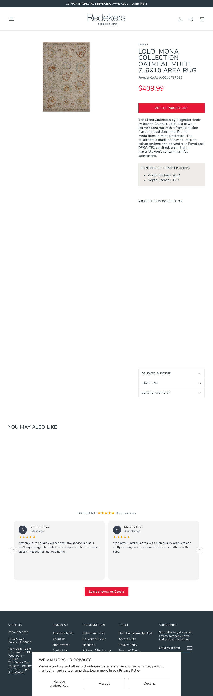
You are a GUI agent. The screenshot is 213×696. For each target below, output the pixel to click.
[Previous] (13, 550)
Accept (104, 683)
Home (142, 44)
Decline (150, 683)
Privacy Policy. (130, 670)
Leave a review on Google (106, 591)
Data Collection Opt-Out (135, 633)
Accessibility (127, 639)
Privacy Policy (128, 645)
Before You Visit (93, 633)
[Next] (199, 550)
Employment (61, 645)
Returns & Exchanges (97, 650)
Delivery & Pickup (156, 373)
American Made (63, 633)
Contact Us (60, 650)
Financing (150, 383)
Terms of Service (130, 650)
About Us (59, 639)
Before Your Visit (156, 393)
